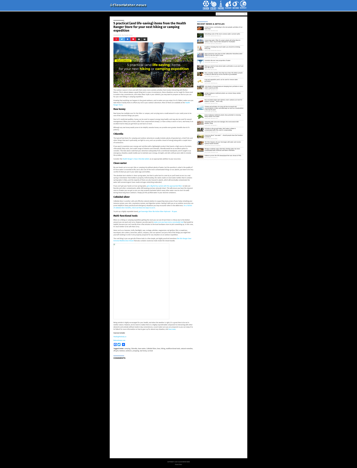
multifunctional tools (173, 348)
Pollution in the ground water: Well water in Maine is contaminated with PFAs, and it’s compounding (220, 129)
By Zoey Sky (214, 69)
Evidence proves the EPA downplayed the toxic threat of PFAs (223, 155)
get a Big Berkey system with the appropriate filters (164, 186)
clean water (142, 348)
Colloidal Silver (151, 348)
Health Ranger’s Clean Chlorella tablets (136, 159)
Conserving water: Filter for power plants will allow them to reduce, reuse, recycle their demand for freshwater (222, 41)
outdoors (129, 351)
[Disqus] (153, 384)
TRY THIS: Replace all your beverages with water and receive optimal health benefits (223, 142)
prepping (136, 351)
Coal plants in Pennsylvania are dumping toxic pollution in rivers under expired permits (224, 87)
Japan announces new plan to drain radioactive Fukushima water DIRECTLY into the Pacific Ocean (223, 54)
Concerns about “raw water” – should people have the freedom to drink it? (224, 136)
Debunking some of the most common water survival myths (222, 34)
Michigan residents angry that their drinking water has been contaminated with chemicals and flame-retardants (222, 149)
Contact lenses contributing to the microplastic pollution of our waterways (223, 28)
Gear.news (172, 329)
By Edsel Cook (214, 30)
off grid (116, 351)
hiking (163, 348)
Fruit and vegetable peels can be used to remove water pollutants (221, 80)
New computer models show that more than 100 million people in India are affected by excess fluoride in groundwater (224, 73)
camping (127, 348)
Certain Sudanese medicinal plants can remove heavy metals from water (223, 94)
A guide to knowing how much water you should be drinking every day (222, 47)
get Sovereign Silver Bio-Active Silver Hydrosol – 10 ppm (158, 211)
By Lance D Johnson (215, 145)
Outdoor (122, 351)
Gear (158, 348)
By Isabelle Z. (214, 125)
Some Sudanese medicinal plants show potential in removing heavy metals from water (223, 115)
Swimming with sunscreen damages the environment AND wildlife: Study (222, 122)
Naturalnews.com (119, 340)
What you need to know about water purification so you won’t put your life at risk (224, 66)
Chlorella (134, 348)
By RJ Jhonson (214, 83)
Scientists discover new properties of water (217, 60)
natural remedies (187, 348)
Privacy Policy (178, 464)
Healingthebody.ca (119, 337)
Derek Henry (128, 35)
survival (150, 351)
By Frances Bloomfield (216, 43)
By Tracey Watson (215, 76)
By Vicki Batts (214, 138)
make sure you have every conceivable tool (168, 222)
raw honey (143, 351)
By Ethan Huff (214, 57)
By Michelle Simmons (216, 35)
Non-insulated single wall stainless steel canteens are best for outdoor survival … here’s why (223, 100)
